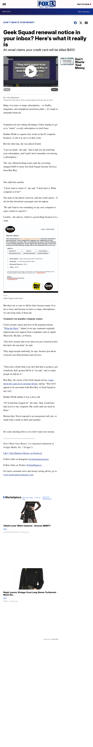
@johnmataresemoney (38, 459)
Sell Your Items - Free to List (31, 498)
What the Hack (11, 328)
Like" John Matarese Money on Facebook (22, 453)
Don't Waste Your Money (19, 22)
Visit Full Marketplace (47, 498)
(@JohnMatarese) (34, 465)
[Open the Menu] (4, 4)
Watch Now (83, 4)
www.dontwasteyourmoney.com (18, 474)
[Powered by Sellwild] (54, 639)
